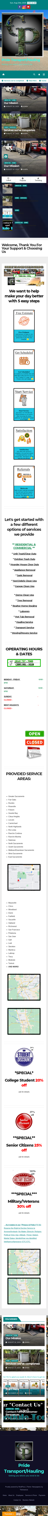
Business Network (28, 1500)
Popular (23, 180)
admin (25, 106)
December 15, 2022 (15, 1418)
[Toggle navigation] (43, 74)
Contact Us (18, 222)
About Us (7, 100)
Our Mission (11, 103)
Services (13, 127)
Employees (19, 1495)
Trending (38, 180)
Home (14, 100)
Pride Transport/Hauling (21, 60)
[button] (34, 74)
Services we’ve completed (19, 130)
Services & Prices (31, 1495)
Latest (8, 180)
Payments (42, 1495)
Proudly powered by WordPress (15, 1487)
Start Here (19, 213)
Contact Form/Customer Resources (21, 1413)
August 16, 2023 (12, 106)
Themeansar (24, 1490)
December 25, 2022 (15, 1393)
